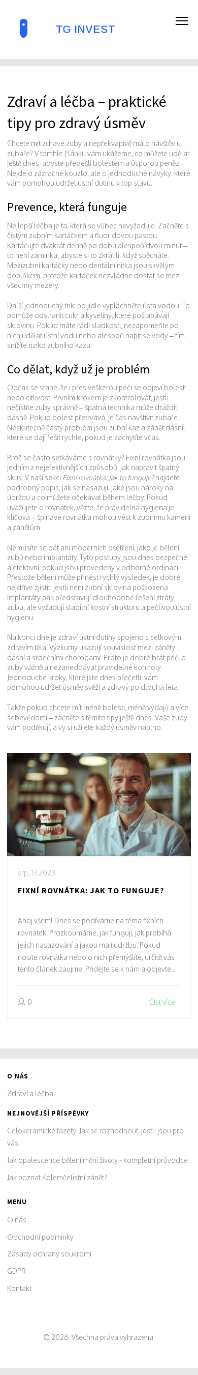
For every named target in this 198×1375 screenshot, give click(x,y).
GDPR (16, 1271)
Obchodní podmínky (40, 1237)
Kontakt (19, 1288)
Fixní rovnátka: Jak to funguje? (91, 890)
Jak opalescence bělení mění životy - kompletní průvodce (97, 1160)
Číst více (162, 1002)
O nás (16, 1219)
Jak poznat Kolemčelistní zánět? (57, 1177)
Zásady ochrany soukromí (49, 1253)
